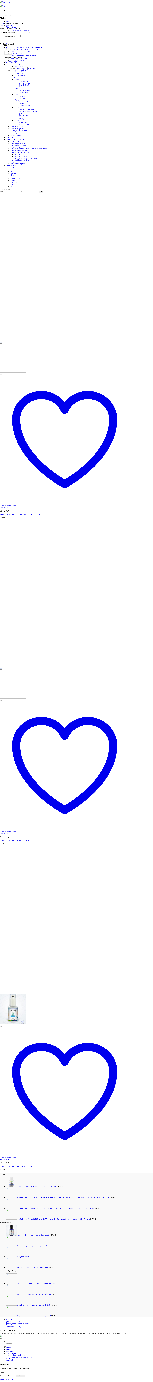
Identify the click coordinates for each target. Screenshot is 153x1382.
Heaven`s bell (15, 169)
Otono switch (15, 179)
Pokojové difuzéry (17, 53)
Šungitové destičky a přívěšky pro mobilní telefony (29, 149)
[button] (1, 25)
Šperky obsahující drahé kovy (21, 130)
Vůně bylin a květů (17, 61)
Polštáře (22, 98)
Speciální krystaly (25, 87)
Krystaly (17, 79)
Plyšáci (17, 94)
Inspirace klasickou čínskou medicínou (24, 49)
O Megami (9, 1319)
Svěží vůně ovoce (17, 57)
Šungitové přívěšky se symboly (26, 158)
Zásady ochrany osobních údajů (20, 30)
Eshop (8, 21)
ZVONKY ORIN (11, 166)
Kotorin (13, 173)
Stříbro (17, 132)
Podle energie (16, 64)
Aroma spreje (23, 122)
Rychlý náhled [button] (5, 507)
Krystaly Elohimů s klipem (28, 109)
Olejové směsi (24, 92)
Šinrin (12, 184)
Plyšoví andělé (24, 96)
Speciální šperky (24, 115)
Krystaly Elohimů (25, 83)
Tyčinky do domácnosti (19, 59)
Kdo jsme (9, 25)
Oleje (16, 89)
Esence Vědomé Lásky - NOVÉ (26, 68)
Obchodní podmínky (13, 1321)
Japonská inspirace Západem (21, 51)
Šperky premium (24, 117)
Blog (8, 1349)
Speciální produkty (17, 128)
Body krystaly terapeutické (28, 102)
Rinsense (14, 182)
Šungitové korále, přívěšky (20, 152)
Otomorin (14, 177)
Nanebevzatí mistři (21, 70)
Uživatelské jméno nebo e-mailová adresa (15, 1368)
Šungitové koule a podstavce (21, 160)
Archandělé (19, 66)
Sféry (21, 113)
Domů (2, 23)
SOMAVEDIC (10, 137)
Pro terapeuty (20, 100)
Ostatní (21, 104)
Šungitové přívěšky (21, 156)
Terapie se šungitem (18, 164)
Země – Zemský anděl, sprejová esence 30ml (16, 1166)
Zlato (16, 134)
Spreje (17, 121)
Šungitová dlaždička (18, 143)
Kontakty (9, 1325)
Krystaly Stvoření (25, 85)
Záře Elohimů (19, 74)
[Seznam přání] (1, 374)
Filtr (41, 192)
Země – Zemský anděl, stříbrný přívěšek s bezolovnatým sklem (22, 514)
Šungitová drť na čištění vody (21, 145)
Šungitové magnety (18, 162)
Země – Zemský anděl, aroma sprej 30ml (14, 840)
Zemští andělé (20, 76)
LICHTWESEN (11, 62)
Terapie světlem (24, 106)
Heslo (2, 1372)
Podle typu (14, 77)
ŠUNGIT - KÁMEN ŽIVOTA (15, 139)
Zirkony (21, 119)
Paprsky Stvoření (21, 72)
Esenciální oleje (24, 91)
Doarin (13, 167)
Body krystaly (24, 81)
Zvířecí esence (16, 136)
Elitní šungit (15, 141)
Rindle (13, 181)
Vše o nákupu (11, 27)
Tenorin (13, 186)
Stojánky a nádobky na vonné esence (24, 55)
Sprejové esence (25, 124)
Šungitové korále (21, 154)
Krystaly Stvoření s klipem (28, 111)
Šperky (17, 107)
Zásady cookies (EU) (13, 1327)
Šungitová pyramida (18, 147)
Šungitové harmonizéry (19, 151)
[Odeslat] (5, 18)
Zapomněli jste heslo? (8, 1379)
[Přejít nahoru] (1, 1338)
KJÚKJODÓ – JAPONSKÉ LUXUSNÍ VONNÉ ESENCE (24, 47)
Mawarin (13, 175)
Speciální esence (17, 126)
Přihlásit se (20, 1376)
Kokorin (13, 171)
